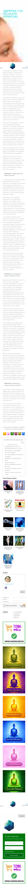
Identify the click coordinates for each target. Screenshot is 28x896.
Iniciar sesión (14, 855)
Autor (6, 474)
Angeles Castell (14, 889)
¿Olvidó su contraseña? (9, 851)
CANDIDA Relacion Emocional (12, 446)
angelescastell (9, 584)
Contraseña (6, 601)
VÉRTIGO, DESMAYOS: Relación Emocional (13, 465)
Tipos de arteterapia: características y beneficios (14, 455)
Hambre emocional (10, 462)
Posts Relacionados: (13, 444)
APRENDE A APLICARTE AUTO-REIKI (13, 459)
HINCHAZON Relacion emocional (13, 448)
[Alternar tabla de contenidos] (22, 442)
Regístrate (16, 617)
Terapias (6, 11)
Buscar (22, 592)
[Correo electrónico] (6, 588)
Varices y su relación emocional (13, 472)
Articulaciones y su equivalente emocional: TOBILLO (13, 451)
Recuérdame (18, 612)
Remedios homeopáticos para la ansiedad (13, 469)
